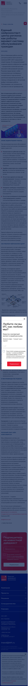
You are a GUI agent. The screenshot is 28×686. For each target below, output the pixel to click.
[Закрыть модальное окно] (24, 319)
